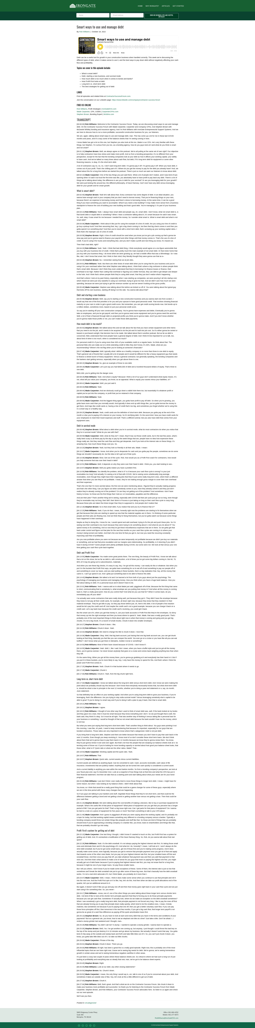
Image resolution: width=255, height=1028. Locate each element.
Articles (166, 6)
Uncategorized (90, 1003)
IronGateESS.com (109, 109)
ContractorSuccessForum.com (118, 96)
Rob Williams (82, 109)
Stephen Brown (83, 114)
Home (140, 6)
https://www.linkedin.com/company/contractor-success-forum (136, 100)
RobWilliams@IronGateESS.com (166, 1018)
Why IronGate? (152, 6)
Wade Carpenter (83, 112)
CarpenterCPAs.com (110, 112)
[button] (162, 16)
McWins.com (109, 114)
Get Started (178, 6)
